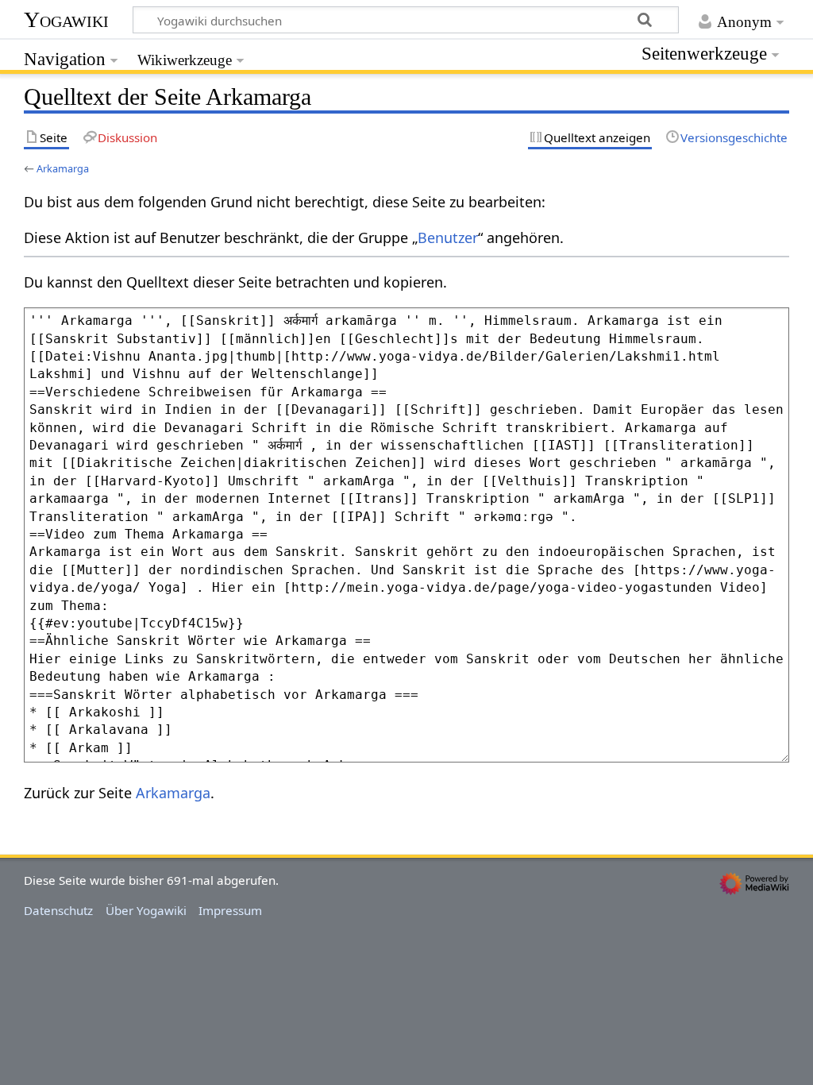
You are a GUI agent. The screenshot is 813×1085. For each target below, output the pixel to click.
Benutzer (448, 237)
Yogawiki (66, 19)
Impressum (230, 910)
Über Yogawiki (146, 910)
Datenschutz (58, 910)
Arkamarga (63, 168)
